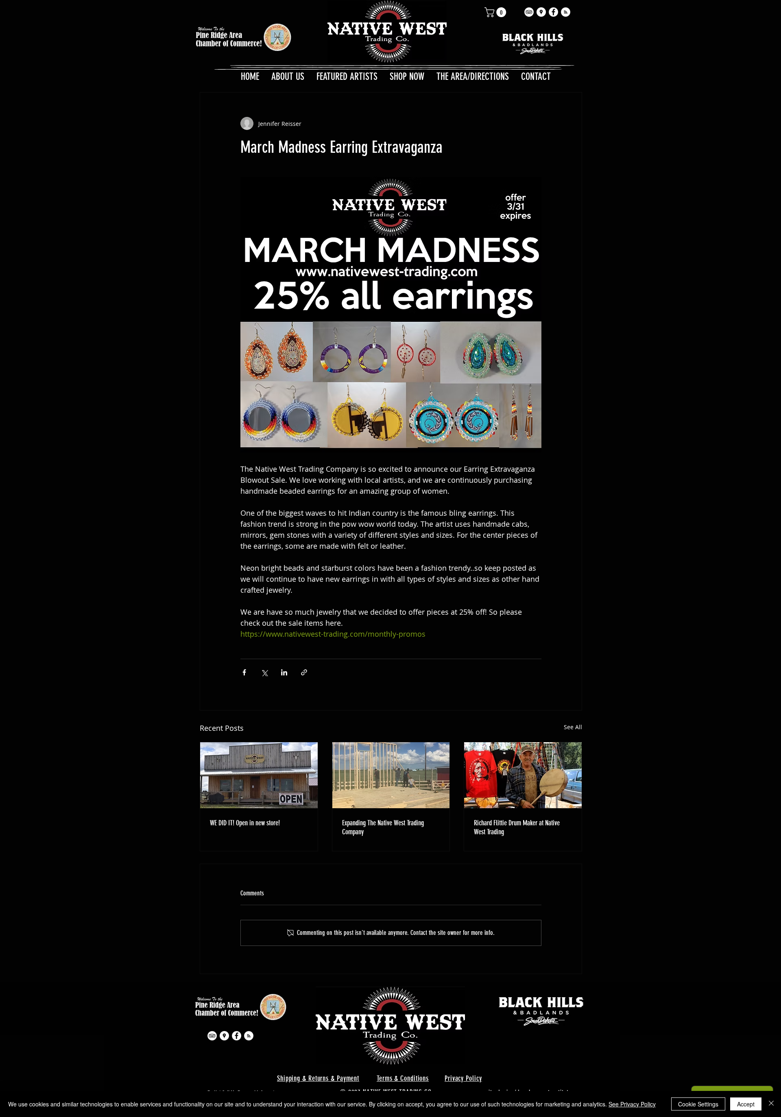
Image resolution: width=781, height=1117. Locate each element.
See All (573, 727)
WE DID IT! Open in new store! (245, 822)
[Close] (771, 1103)
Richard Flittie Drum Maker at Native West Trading (517, 827)
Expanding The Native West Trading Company (383, 827)
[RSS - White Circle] (565, 12)
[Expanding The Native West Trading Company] (391, 775)
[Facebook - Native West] (553, 12)
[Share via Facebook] (244, 672)
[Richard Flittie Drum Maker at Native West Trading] (523, 775)
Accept (746, 1104)
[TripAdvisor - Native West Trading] (529, 12)
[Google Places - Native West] (541, 12)
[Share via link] (304, 672)
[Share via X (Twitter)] (264, 672)
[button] (496, 12)
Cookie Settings (698, 1104)
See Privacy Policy (632, 1104)
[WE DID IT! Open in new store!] (259, 775)
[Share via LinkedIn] (284, 672)
